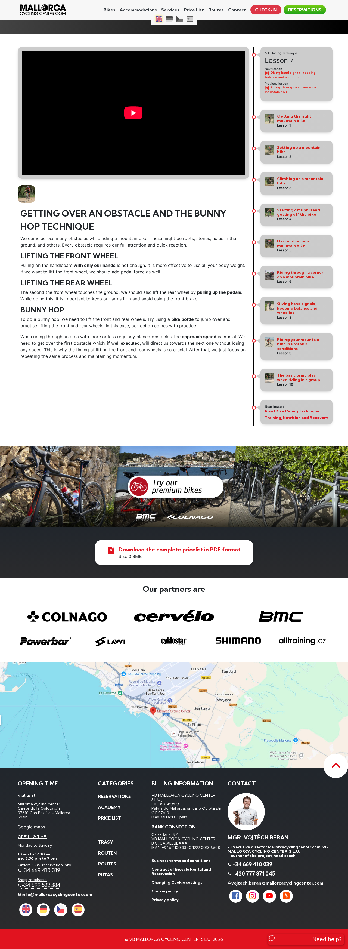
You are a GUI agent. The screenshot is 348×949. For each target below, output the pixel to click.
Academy (109, 807)
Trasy (105, 842)
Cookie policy (164, 891)
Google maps (31, 827)
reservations (304, 10)
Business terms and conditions (180, 860)
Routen (107, 853)
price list (194, 10)
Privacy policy (165, 899)
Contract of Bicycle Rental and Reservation (181, 871)
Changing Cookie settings (176, 882)
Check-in (266, 10)
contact (237, 10)
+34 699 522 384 (40, 885)
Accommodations (138, 10)
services (170, 10)
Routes (216, 10)
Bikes (109, 10)
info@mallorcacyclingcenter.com (56, 894)
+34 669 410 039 (40, 870)
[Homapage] (174, 486)
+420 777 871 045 (253, 873)
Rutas (105, 874)
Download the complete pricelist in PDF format (179, 549)
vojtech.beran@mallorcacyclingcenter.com (277, 883)
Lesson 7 (279, 60)
